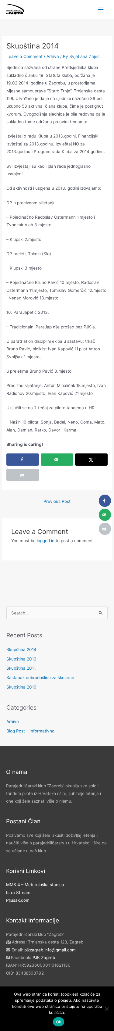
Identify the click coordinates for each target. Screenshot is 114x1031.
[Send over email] (57, 459)
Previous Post (57, 501)
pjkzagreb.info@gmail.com (50, 949)
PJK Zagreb (43, 957)
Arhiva (53, 56)
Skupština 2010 (21, 687)
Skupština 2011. (21, 668)
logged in (45, 540)
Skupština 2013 (21, 659)
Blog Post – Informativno (30, 731)
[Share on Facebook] (22, 459)
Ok (58, 1021)
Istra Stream (18, 892)
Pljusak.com (17, 900)
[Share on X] (91, 459)
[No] (106, 1009)
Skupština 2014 (21, 649)
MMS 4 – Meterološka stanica (35, 884)
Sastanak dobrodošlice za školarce (40, 677)
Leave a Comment (24, 56)
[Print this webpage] (22, 475)
